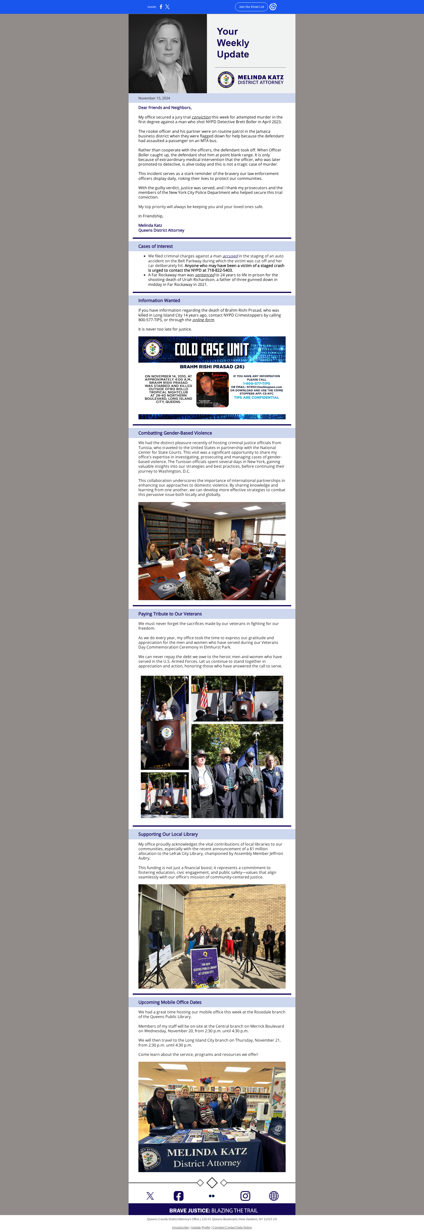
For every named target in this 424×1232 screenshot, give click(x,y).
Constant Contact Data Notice (232, 1227)
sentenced (204, 275)
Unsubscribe (180, 1227)
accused (230, 256)
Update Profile (200, 1227)
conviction (201, 117)
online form (203, 319)
